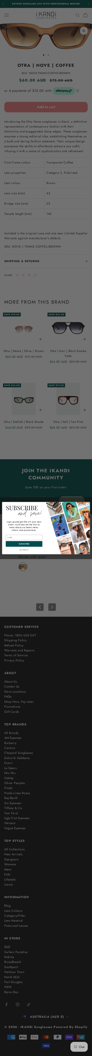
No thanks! (24, 549)
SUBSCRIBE (24, 544)
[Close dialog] (87, 504)
